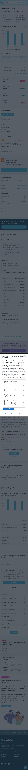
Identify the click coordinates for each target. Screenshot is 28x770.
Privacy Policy (22, 413)
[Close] (25, 356)
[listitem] (14, 382)
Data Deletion (6, 413)
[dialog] (14, 385)
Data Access (14, 413)
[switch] (22, 385)
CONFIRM (8, 408)
